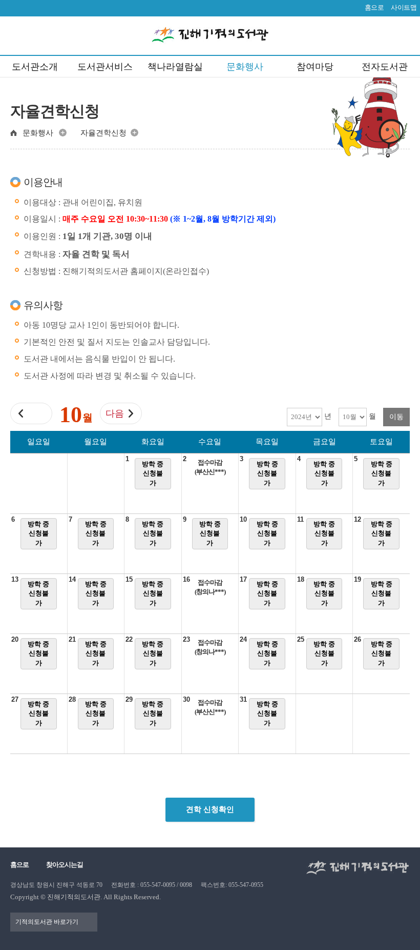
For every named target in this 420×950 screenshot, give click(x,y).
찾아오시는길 (64, 864)
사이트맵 (403, 7)
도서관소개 (35, 67)
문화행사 (244, 67)
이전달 (39, 416)
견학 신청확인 (210, 809)
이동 (396, 417)
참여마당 (315, 67)
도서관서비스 (105, 67)
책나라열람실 (175, 67)
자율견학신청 (103, 133)
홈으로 (374, 7)
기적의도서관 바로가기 (46, 921)
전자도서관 (385, 67)
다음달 (115, 416)
